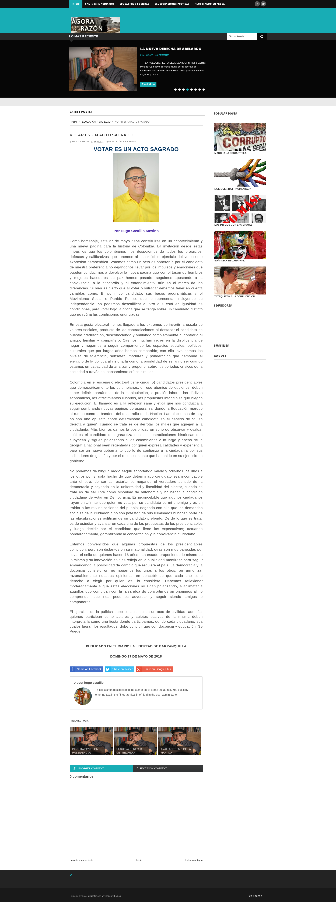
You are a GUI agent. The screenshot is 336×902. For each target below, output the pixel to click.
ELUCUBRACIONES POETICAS (172, 3)
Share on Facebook (89, 669)
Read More (148, 84)
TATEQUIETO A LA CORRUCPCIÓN (234, 296)
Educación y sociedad (135, 3)
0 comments (162, 55)
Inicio (76, 3)
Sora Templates (89, 896)
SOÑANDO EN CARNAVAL (229, 260)
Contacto (255, 896)
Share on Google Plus (157, 669)
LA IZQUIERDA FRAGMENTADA (232, 188)
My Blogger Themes (111, 896)
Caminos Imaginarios (99, 3)
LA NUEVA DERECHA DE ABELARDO (170, 48)
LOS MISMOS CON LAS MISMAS (233, 224)
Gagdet (220, 356)
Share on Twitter (122, 669)
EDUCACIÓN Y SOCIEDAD (122, 141)
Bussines (221, 345)
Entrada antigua (194, 860)
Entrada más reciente (81, 860)
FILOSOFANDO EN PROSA (210, 3)
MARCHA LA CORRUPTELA (230, 153)
